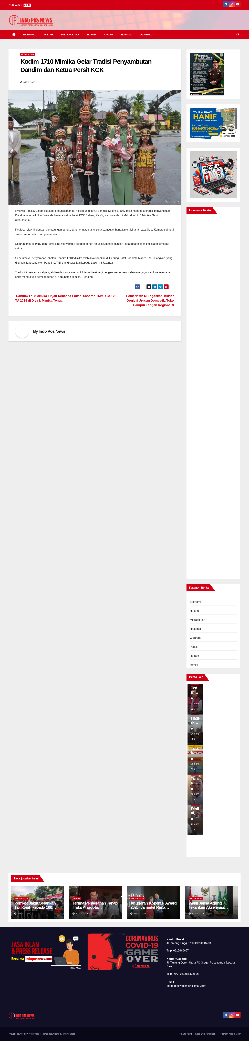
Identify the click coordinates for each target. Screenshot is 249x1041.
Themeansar (69, 1034)
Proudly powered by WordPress (24, 1034)
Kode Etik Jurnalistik (205, 1034)
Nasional (29, 34)
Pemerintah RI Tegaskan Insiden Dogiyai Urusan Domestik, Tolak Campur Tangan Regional (150, 300)
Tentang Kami (185, 1034)
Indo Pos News (52, 331)
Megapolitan (70, 34)
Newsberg (54, 1034)
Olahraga (147, 34)
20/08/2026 (198, 913)
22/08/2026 (24, 913)
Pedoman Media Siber (230, 1034)
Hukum (91, 34)
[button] (237, 34)
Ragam (108, 34)
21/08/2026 (82, 913)
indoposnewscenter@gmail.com (186, 985)
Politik (49, 34)
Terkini (194, 664)
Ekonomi (127, 34)
